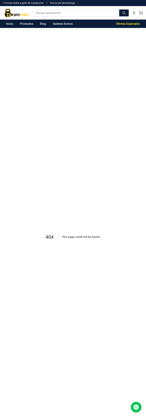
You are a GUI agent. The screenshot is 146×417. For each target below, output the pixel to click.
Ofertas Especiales (128, 23)
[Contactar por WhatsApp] (136, 407)
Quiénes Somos (63, 23)
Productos (26, 23)
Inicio (9, 23)
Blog (43, 23)
